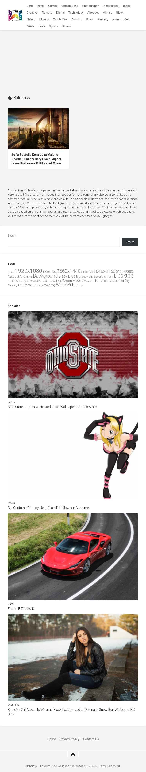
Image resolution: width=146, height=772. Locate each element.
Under (34, 285)
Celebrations (69, 6)
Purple (114, 281)
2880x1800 (87, 271)
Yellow (79, 285)
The (20, 285)
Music (31, 26)
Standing (12, 285)
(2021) (11, 271)
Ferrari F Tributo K (21, 609)
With (70, 284)
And (22, 276)
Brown (85, 276)
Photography (90, 6)
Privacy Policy (69, 739)
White (61, 284)
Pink (108, 281)
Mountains (89, 281)
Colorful (100, 276)
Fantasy (103, 19)
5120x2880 (124, 272)
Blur (78, 276)
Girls (59, 281)
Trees (27, 285)
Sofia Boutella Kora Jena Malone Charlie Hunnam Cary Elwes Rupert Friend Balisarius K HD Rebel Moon (36, 159)
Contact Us (91, 739)
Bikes (127, 6)
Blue (72, 276)
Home (51, 739)
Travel (40, 6)
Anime (116, 19)
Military (107, 12)
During (19, 281)
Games (53, 6)
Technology (76, 12)
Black (119, 12)
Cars (30, 6)
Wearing (50, 285)
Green (67, 280)
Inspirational (111, 6)
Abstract (93, 12)
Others (66, 26)
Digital (60, 12)
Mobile (77, 280)
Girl (55, 281)
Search (12, 235)
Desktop (124, 275)
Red (121, 281)
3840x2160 (104, 271)
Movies (44, 19)
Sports (53, 26)
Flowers (46, 12)
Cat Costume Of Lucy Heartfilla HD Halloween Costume (48, 508)
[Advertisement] (73, 59)
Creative (32, 12)
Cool (106, 277)
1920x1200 (49, 272)
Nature (31, 19)
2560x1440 (68, 271)
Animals (76, 19)
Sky (126, 281)
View (41, 285)
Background (45, 276)
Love (42, 26)
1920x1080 (28, 271)
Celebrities (60, 19)
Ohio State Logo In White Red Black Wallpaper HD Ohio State (52, 407)
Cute (127, 19)
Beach (90, 19)
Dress (11, 281)
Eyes (25, 281)
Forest (41, 281)
